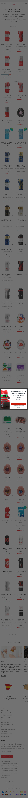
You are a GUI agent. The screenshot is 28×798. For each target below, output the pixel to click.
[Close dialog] (26, 390)
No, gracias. (18, 407)
